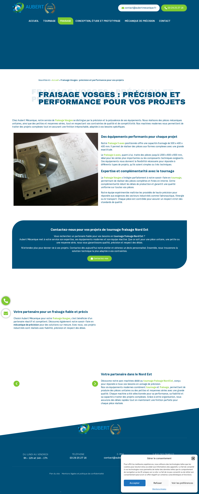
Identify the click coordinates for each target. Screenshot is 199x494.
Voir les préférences (182, 483)
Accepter (135, 483)
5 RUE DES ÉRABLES (163, 454)
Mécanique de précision (140, 20)
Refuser (158, 483)
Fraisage (65, 20)
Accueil (34, 20)
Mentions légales (159, 489)
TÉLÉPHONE (78, 454)
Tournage (49, 20)
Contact (164, 20)
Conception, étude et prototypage (97, 20)
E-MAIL (121, 454)
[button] (193, 458)
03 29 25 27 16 (78, 457)
